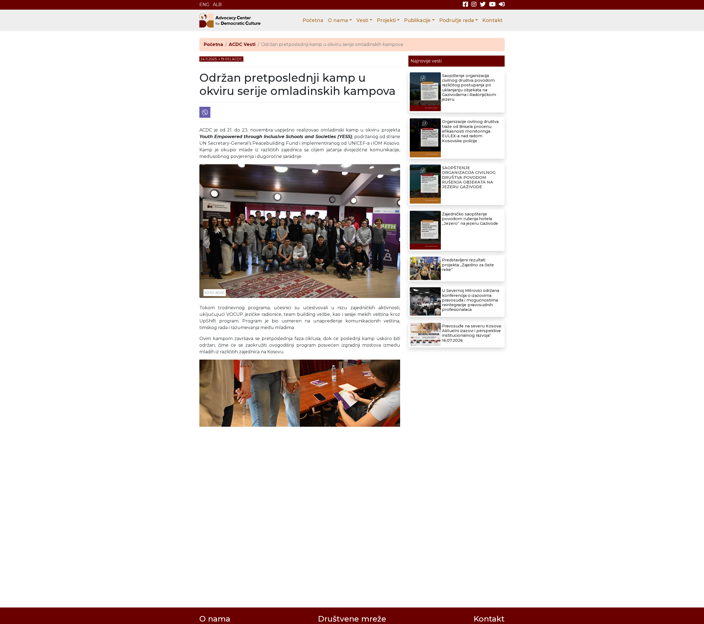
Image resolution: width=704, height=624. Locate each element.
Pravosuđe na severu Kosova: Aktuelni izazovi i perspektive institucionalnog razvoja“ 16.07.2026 (472, 333)
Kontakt (492, 20)
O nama (338, 20)
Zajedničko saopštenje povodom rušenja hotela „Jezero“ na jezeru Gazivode (470, 219)
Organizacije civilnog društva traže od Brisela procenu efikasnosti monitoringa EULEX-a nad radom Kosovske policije (470, 131)
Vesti (362, 20)
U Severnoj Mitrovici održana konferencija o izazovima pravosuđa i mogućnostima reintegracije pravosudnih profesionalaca (470, 300)
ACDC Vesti (242, 44)
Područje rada (456, 20)
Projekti (386, 20)
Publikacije (417, 20)
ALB (217, 4)
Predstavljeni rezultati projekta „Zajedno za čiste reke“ (468, 265)
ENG (204, 4)
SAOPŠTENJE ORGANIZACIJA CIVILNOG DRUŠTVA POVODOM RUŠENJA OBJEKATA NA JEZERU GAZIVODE (469, 177)
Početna (312, 20)
